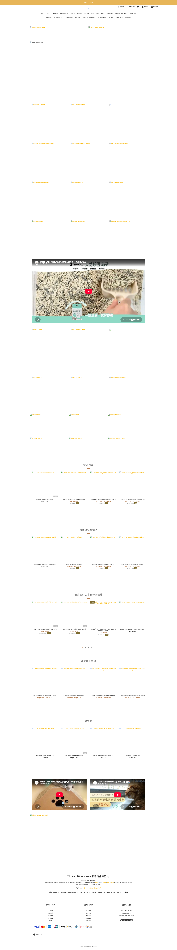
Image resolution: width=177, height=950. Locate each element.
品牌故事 (50, 910)
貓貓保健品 (101, 17)
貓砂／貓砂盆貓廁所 (89, 17)
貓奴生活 (119, 17)
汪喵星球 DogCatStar (121, 13)
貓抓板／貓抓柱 (58, 17)
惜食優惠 (86, 13)
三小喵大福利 (64, 13)
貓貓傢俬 (132, 13)
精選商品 (79, 13)
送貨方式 (88, 913)
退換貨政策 (88, 918)
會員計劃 (50, 915)
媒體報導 (50, 918)
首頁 (42, 13)
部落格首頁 (128, 17)
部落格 (50, 921)
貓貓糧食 (48, 17)
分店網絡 (50, 913)
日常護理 (110, 17)
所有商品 (72, 13)
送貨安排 (55, 13)
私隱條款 (88, 921)
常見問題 (88, 910)
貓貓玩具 (69, 17)
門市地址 (48, 13)
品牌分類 (109, 13)
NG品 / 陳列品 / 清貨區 (98, 13)
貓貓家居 (77, 17)
